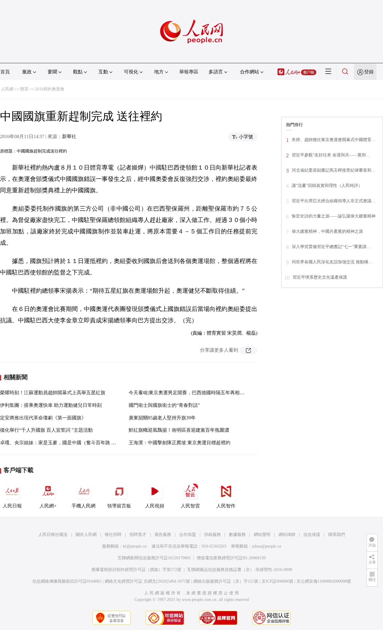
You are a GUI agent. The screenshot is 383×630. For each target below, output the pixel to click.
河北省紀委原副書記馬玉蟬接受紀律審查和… (334, 170)
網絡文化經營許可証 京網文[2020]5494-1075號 (147, 581)
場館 (209, 261)
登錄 (369, 71)
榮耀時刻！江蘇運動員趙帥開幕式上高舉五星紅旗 (52, 392)
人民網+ (48, 505)
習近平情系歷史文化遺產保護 (320, 277)
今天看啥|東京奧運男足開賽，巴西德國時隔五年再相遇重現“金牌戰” (201, 392)
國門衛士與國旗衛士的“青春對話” (164, 405)
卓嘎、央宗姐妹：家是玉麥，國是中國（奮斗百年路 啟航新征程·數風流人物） (82, 442)
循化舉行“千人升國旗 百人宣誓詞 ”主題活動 (46, 430)
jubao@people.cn (266, 546)
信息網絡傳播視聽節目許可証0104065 (66, 581)
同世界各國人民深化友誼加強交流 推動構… (332, 262)
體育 (24, 89)
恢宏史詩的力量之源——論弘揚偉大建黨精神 (334, 216)
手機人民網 (83, 505)
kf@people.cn (135, 546)
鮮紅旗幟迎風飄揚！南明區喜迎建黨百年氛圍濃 (179, 430)
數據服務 (237, 534)
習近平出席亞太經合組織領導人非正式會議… (334, 201)
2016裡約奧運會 (49, 89)
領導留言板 (119, 505)
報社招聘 (113, 534)
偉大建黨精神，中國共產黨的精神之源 (327, 231)
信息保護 (311, 534)
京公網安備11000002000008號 (324, 581)
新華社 (69, 136)
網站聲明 (262, 534)
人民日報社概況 (53, 534)
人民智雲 (190, 505)
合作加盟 (187, 534)
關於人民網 (86, 534)
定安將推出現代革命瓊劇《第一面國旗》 (43, 417)
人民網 (7, 89)
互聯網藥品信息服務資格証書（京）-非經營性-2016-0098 (239, 569)
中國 (156, 167)
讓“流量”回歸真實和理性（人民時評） (327, 185)
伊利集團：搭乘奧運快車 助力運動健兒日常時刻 (51, 405)
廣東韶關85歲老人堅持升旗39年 (162, 417)
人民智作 (225, 505)
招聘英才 (138, 534)
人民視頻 (154, 505)
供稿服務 (212, 534)
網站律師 (287, 534)
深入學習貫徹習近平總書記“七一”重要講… (331, 246)
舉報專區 (188, 71)
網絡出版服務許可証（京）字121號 (225, 581)
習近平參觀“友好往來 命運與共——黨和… (331, 155)
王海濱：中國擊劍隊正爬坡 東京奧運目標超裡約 (179, 442)
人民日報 (12, 505)
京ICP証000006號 (277, 581)
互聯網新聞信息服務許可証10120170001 (154, 558)
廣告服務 (162, 534)
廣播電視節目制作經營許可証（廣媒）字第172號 (136, 569)
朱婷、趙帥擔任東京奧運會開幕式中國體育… (334, 140)
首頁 (5, 71)
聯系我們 (336, 534)
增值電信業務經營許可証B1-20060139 (231, 558)
